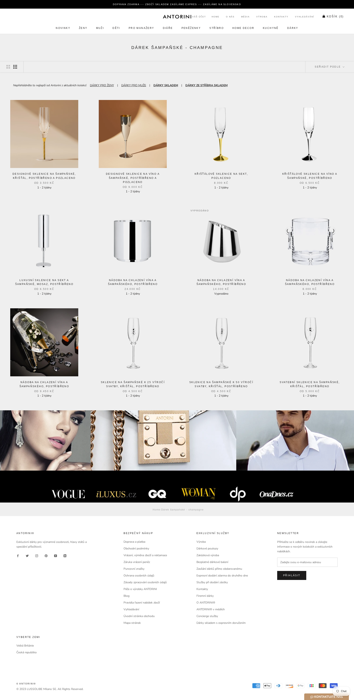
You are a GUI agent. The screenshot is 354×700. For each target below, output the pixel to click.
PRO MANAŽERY (141, 28)
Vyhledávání (304, 17)
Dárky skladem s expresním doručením (221, 623)
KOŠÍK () (335, 16)
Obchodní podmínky (136, 548)
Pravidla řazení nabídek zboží (142, 603)
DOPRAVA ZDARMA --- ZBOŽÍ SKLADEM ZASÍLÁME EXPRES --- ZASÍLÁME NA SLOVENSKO (177, 4)
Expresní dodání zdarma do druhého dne (222, 575)
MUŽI (100, 28)
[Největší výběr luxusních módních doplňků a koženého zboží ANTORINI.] (177, 16)
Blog (126, 596)
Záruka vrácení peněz (137, 562)
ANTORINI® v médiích (210, 609)
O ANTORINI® (205, 603)
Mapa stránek (132, 623)
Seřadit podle (328, 66)
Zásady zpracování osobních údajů (145, 582)
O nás (230, 17)
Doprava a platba (134, 542)
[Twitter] (27, 555)
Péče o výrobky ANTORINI (140, 589)
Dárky (292, 28)
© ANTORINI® (26, 683)
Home (215, 17)
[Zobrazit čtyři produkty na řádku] (15, 67)
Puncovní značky (134, 569)
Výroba (262, 17)
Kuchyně (271, 28)
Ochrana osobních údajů (139, 575)
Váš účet (199, 17)
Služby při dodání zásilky (212, 582)
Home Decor (243, 28)
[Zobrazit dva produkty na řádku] (8, 67)
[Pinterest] (46, 555)
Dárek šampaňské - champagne (182, 509)
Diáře (168, 28)
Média (245, 17)
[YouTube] (55, 555)
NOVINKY (63, 28)
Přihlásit (291, 575)
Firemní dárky (205, 596)
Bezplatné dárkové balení (212, 562)
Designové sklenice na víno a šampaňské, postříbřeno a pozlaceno (133, 178)
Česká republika (26, 652)
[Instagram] (36, 555)
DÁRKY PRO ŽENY (102, 85)
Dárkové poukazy (207, 548)
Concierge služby (207, 616)
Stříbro (216, 28)
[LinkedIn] (65, 555)
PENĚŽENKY (191, 28)
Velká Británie (25, 646)
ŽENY (83, 28)
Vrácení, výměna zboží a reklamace (145, 555)
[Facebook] (17, 555)
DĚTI (116, 28)
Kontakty (281, 17)
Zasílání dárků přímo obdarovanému (219, 569)
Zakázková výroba (207, 555)
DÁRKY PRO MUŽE (133, 85)
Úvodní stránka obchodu (139, 616)
